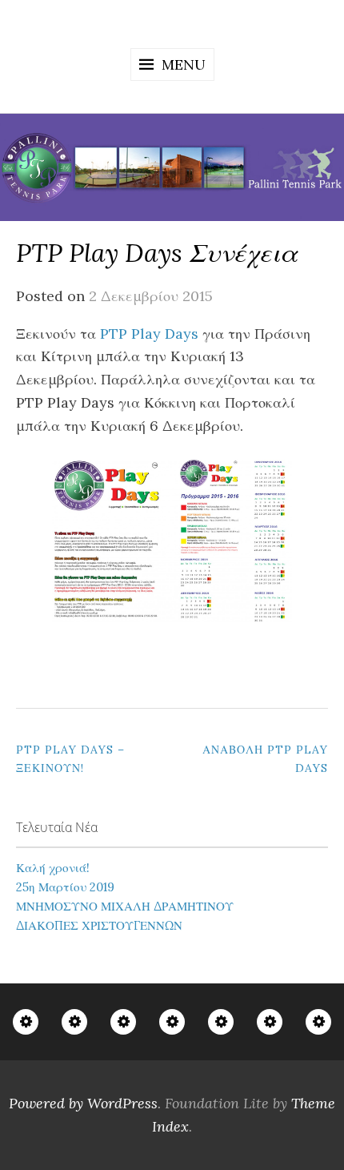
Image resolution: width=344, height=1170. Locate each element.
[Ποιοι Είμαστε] (25, 1022)
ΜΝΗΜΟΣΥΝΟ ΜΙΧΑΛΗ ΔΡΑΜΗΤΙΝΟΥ (125, 906)
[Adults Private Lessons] (123, 1022)
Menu (184, 64)
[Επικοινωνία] (318, 1022)
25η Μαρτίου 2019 (65, 887)
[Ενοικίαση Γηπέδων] (221, 1022)
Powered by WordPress (83, 1103)
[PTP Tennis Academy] (74, 1022)
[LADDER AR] (172, 1022)
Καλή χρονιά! (53, 867)
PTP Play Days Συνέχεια (157, 252)
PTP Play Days (149, 333)
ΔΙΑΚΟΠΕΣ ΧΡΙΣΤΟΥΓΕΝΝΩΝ (99, 925)
